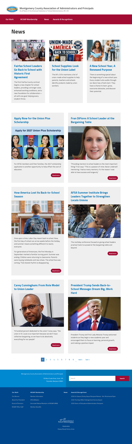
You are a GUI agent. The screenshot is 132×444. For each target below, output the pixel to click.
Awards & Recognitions (62, 19)
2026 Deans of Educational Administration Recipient (87, 403)
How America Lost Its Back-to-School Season (37, 194)
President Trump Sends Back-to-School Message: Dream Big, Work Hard (92, 289)
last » (87, 359)
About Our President (18, 400)
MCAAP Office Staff (17, 407)
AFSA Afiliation (34, 400)
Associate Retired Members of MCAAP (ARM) (44, 403)
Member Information (36, 396)
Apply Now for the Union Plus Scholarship (32, 120)
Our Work (10, 19)
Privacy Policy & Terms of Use (66, 429)
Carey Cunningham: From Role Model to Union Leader (37, 287)
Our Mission (15, 396)
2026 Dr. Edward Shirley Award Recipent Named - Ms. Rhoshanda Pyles (93, 396)
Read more (56, 175)
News (46, 19)
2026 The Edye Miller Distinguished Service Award (86, 400)
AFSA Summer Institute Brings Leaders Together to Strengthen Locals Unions (90, 196)
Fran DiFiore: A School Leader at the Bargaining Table (92, 120)
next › (80, 359)
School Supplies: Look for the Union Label (65, 68)
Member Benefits (35, 407)
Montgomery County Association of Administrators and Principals (57, 8)
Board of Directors (17, 403)
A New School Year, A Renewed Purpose (102, 68)
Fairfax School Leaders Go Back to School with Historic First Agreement (28, 71)
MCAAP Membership (28, 19)
